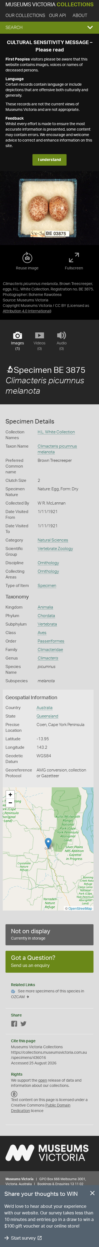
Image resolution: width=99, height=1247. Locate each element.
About (80, 15)
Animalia (45, 607)
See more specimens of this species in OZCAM (47, 994)
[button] (49, 28)
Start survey (23, 1238)
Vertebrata (47, 624)
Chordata (46, 616)
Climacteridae (50, 650)
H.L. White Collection (56, 432)
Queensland (47, 716)
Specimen (47, 586)
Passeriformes (51, 641)
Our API (57, 15)
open (42, 1080)
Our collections (25, 15)
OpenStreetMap (80, 908)
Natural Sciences (53, 540)
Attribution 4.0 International (26, 311)
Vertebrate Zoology (55, 549)
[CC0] (14, 1094)
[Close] (92, 1194)
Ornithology (48, 563)
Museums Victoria (50, 4)
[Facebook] (14, 1025)
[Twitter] (23, 1025)
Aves (42, 633)
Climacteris (48, 658)
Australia (45, 708)
